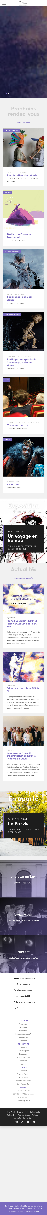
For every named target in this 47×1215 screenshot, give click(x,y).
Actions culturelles (23, 1057)
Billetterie (23, 1071)
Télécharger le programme (24, 1002)
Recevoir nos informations (24, 978)
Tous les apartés (23, 804)
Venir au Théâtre (23, 1074)
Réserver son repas (24, 990)
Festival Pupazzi (23, 1051)
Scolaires (23, 1061)
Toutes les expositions (23, 517)
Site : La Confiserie (29, 1118)
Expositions (23, 1054)
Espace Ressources (24, 1008)
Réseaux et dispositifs (23, 1034)
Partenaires (23, 1031)
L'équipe (23, 1027)
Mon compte (24, 984)
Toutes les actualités (23, 578)
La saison (23, 1047)
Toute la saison (23, 123)
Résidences (23, 1037)
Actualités (23, 1041)
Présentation (23, 1024)
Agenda (23, 1064)
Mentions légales (23, 1115)
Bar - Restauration (23, 1084)
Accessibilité (24, 996)
